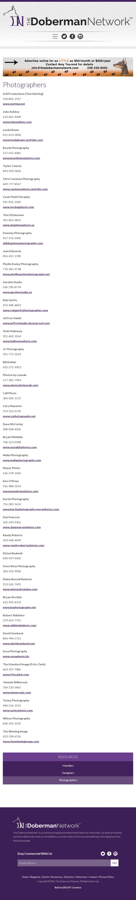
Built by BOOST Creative (68, 887)
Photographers (68, 780)
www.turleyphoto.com (18, 710)
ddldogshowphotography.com (23, 243)
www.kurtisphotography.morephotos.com (31, 509)
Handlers (68, 765)
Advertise (81, 877)
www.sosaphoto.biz (16, 656)
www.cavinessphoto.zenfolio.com (25, 189)
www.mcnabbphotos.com (20, 447)
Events (45, 877)
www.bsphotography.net (19, 607)
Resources (56, 877)
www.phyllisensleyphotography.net (26, 274)
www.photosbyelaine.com (20, 589)
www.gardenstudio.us (17, 292)
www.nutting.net (14, 103)
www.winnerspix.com (17, 692)
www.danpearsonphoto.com (22, 527)
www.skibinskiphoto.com (19, 625)
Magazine (35, 877)
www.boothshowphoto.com (21, 158)
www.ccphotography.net (19, 416)
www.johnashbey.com (17, 122)
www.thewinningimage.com (21, 741)
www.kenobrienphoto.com (20, 491)
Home (25, 877)
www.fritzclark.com (16, 674)
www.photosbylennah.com (20, 385)
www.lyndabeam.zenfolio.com (23, 139)
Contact (93, 877)
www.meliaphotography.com (22, 460)
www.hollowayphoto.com (20, 341)
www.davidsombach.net (19, 643)
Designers (68, 772)
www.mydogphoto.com (18, 207)
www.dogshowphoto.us (18, 225)
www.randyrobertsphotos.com (23, 545)
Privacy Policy (106, 877)
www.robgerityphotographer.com (25, 310)
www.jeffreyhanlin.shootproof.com (26, 323)
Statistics (69, 877)
